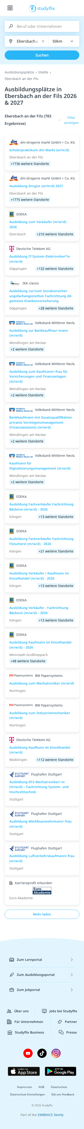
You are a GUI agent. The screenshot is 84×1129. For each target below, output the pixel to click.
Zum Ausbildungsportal (36, 974)
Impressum (24, 1087)
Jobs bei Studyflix (63, 1011)
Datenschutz (59, 1087)
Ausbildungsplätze (19, 72)
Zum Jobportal (28, 989)
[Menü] (10, 8)
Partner (71, 1021)
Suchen (42, 55)
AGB (41, 1087)
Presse (71, 1032)
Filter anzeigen (71, 120)
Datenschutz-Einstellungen (27, 1094)
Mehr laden (42, 914)
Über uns (21, 1011)
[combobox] (64, 41)
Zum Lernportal (29, 959)
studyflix (46, 8)
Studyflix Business (29, 1032)
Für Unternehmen (28, 1021)
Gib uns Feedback (62, 1094)
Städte (43, 72)
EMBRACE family (50, 1115)
